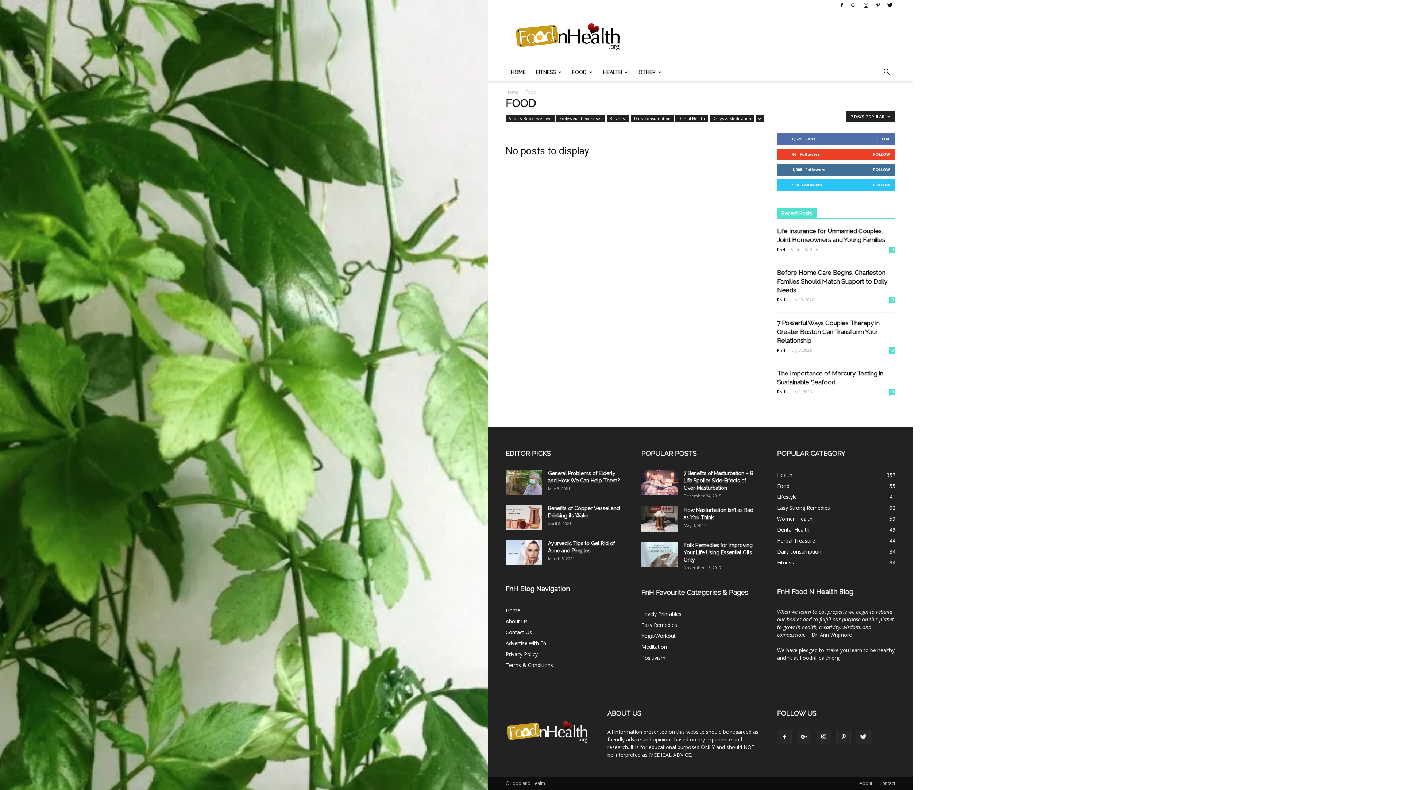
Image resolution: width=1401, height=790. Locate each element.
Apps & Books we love (530, 118)
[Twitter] (889, 5)
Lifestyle (787, 496)
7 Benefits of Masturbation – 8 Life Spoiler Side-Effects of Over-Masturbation (718, 480)
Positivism (653, 657)
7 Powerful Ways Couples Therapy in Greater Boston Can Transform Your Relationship (828, 331)
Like (886, 139)
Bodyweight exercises (580, 118)
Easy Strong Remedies (803, 507)
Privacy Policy (522, 654)
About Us (517, 621)
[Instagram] (865, 5)
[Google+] (853, 5)
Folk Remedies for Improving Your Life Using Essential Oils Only (718, 552)
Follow (881, 154)
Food (579, 72)
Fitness (546, 72)
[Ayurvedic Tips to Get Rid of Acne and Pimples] (524, 552)
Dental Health (691, 118)
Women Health (795, 518)
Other (647, 72)
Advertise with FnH (528, 643)
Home (518, 72)
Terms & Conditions (529, 665)
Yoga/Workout (658, 635)
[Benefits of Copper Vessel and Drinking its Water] (524, 517)
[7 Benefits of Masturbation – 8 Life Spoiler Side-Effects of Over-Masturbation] (659, 482)
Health (612, 72)
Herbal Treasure (796, 540)
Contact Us (519, 632)
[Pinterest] (877, 5)
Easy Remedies (659, 624)
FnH (781, 249)
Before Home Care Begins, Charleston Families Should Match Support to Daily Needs (832, 281)
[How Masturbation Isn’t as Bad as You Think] (659, 519)
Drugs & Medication (732, 118)
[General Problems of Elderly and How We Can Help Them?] (524, 482)
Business (618, 118)
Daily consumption (652, 118)
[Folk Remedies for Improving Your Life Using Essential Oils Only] (659, 554)
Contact (887, 783)
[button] (886, 72)
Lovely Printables (661, 613)
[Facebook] (841, 5)
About (866, 783)
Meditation (654, 646)
